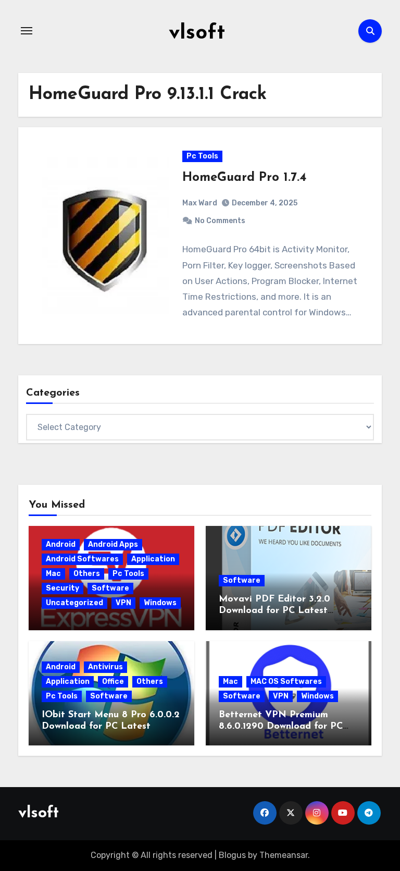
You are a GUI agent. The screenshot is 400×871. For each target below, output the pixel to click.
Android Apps (113, 544)
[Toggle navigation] (26, 30)
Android (61, 544)
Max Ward (199, 203)
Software (110, 588)
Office (113, 681)
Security (62, 588)
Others (86, 573)
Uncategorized (74, 602)
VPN (123, 602)
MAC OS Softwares (286, 681)
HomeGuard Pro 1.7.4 (244, 177)
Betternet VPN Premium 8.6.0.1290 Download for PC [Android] (281, 726)
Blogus (232, 855)
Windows (160, 602)
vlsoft (197, 33)
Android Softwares (82, 559)
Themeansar (283, 855)
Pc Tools (202, 156)
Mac (53, 573)
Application (153, 559)
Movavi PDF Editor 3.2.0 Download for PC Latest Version (274, 611)
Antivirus (105, 667)
